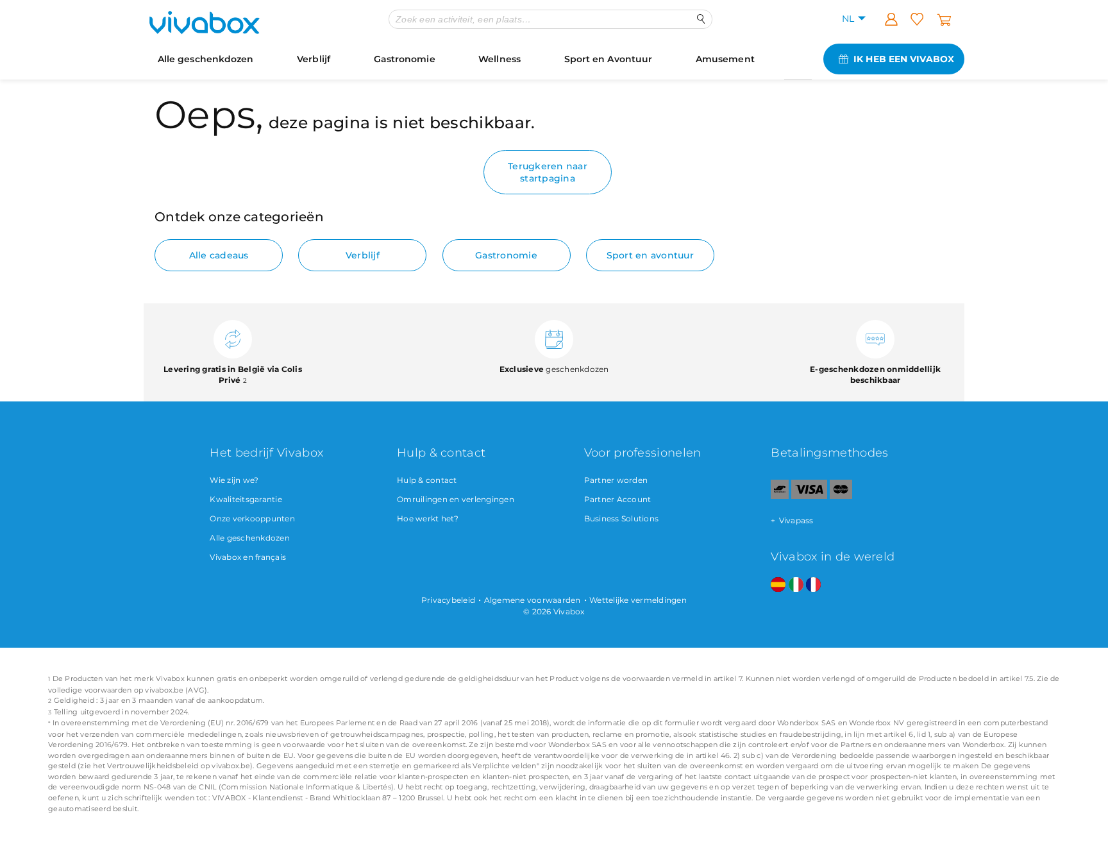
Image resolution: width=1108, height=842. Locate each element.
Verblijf (313, 59)
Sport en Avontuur (608, 59)
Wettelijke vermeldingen (638, 600)
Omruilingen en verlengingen (455, 499)
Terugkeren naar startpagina (547, 171)
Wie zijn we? (234, 480)
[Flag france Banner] (813, 585)
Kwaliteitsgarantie (246, 499)
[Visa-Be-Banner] (809, 496)
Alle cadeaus (219, 255)
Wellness (499, 59)
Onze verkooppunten (252, 518)
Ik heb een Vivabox (903, 59)
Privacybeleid (448, 600)
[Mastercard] (841, 496)
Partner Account (617, 499)
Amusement (725, 59)
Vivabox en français (248, 557)
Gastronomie (404, 59)
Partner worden (616, 480)
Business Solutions (621, 518)
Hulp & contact (427, 480)
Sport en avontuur (650, 255)
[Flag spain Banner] (778, 585)
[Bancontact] (780, 496)
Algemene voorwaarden (532, 600)
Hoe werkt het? (428, 518)
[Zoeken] (701, 19)
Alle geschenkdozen (206, 59)
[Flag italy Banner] (796, 585)
